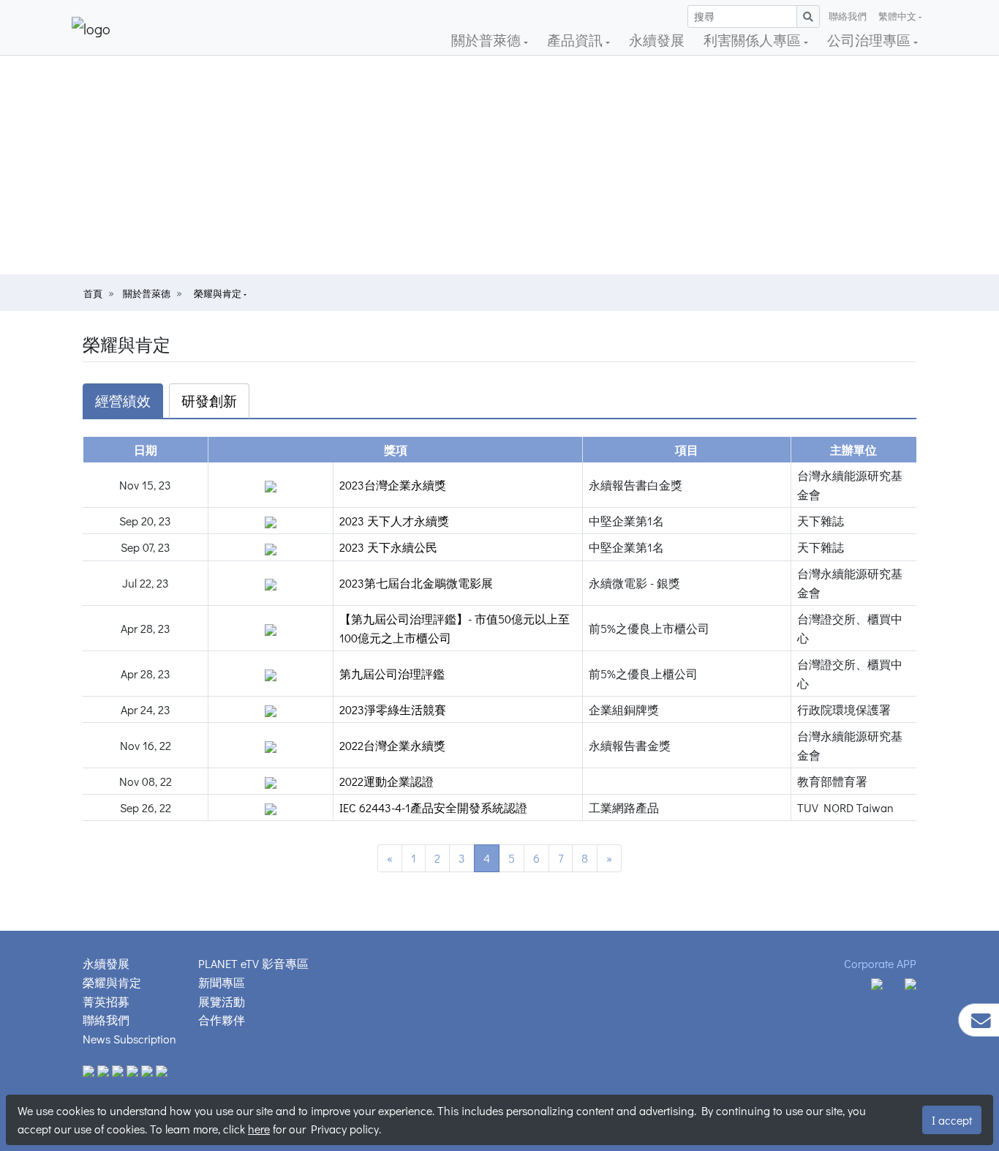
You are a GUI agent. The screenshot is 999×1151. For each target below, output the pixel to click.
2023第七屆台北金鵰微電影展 (416, 583)
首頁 (92, 293)
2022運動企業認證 (386, 781)
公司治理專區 (870, 40)
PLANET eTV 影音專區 (253, 963)
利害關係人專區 (754, 40)
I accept (952, 1120)
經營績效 (123, 400)
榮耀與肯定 (219, 293)
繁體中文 (897, 16)
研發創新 (209, 400)
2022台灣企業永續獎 (392, 745)
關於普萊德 (487, 40)
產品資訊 (576, 40)
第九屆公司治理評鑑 (392, 673)
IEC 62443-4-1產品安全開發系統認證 (433, 807)
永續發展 (657, 40)
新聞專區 (221, 982)
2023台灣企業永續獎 (392, 484)
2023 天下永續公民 (388, 547)
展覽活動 (221, 1001)
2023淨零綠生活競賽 (392, 709)
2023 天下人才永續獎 (394, 520)
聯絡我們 (848, 16)
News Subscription (129, 1038)
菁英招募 (106, 1001)
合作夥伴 (221, 1019)
